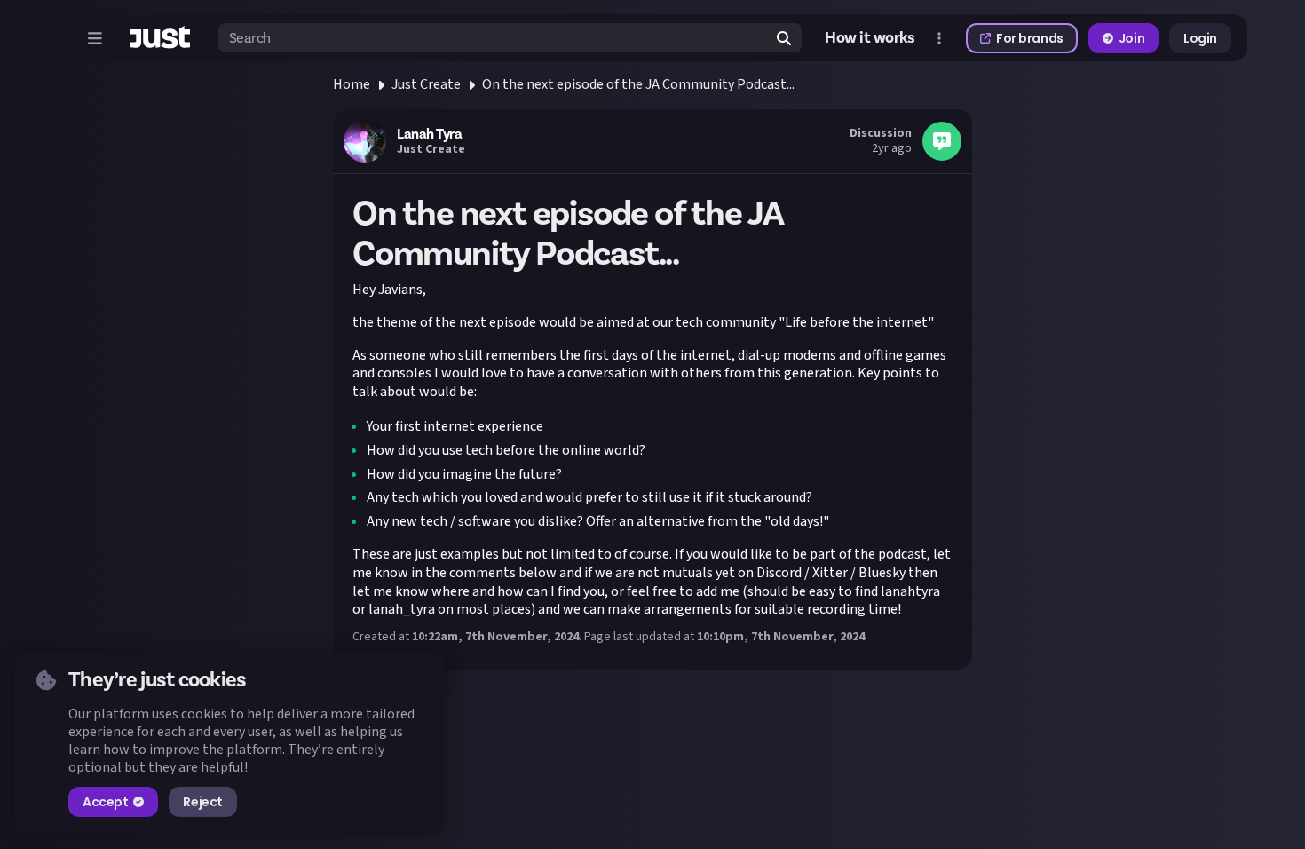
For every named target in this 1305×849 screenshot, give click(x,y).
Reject (202, 802)
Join (1131, 38)
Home (351, 84)
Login (1200, 38)
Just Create (426, 84)
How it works (870, 38)
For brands (1030, 38)
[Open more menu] (939, 38)
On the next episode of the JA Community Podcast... (638, 84)
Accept (105, 802)
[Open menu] (95, 38)
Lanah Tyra (429, 134)
